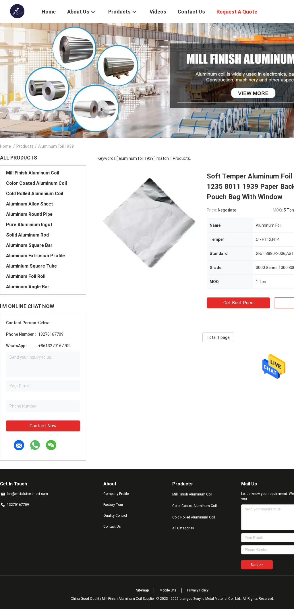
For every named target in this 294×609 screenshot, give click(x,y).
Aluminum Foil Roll (25, 276)
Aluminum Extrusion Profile (35, 255)
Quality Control (115, 516)
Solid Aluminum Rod (27, 235)
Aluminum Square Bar (29, 245)
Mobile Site (168, 590)
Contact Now (43, 426)
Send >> (257, 565)
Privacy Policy (197, 590)
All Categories (183, 528)
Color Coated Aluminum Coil (36, 183)
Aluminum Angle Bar (27, 286)
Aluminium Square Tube (31, 266)
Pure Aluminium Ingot (29, 224)
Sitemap (142, 590)
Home (5, 146)
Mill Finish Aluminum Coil (32, 173)
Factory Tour (113, 505)
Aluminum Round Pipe (29, 214)
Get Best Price (238, 303)
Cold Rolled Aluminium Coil (34, 193)
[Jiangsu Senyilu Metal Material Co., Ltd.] (17, 11)
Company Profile (116, 494)
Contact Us (112, 527)
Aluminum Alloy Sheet (29, 204)
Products (25, 146)
